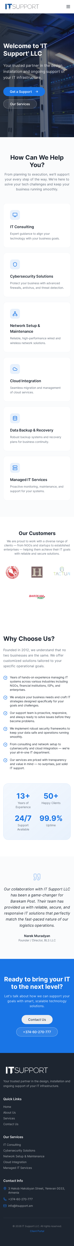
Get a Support (21, 92)
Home (7, 1106)
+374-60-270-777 (37, 1032)
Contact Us (37, 1019)
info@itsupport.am (20, 1205)
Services (9, 1118)
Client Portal (37, 1231)
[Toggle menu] (68, 6)
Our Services (20, 104)
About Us (9, 1112)
